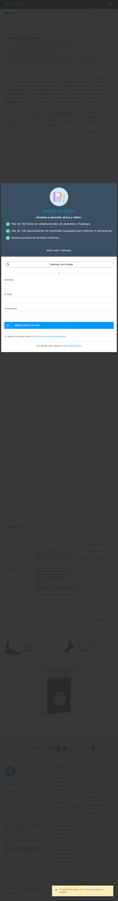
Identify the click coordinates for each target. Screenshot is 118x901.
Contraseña (10, 309)
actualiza (95, 890)
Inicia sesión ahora (72, 346)
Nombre (9, 280)
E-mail (8, 294)
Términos (39, 337)
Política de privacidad (55, 337)
